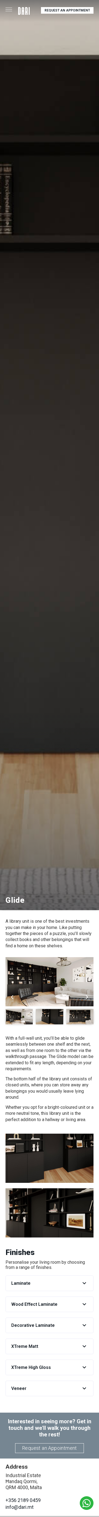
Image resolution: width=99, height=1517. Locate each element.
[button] (49, 1283)
